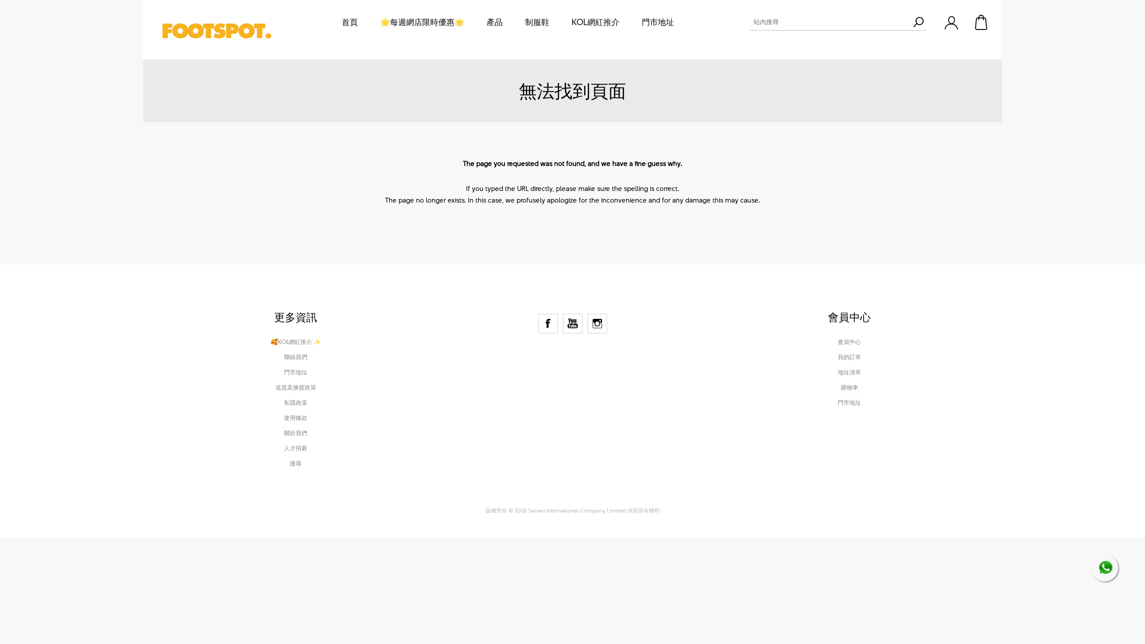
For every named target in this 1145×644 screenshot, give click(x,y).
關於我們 (295, 432)
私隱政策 (295, 402)
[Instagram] (597, 324)
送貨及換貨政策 (296, 387)
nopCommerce (537, 498)
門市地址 (295, 372)
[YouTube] (573, 324)
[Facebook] (548, 324)
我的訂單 (849, 356)
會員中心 (849, 341)
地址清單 (849, 372)
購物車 (981, 22)
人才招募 (295, 448)
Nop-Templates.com (632, 498)
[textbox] (829, 22)
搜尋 (295, 463)
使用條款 (295, 417)
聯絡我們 (295, 356)
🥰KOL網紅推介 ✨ (296, 341)
